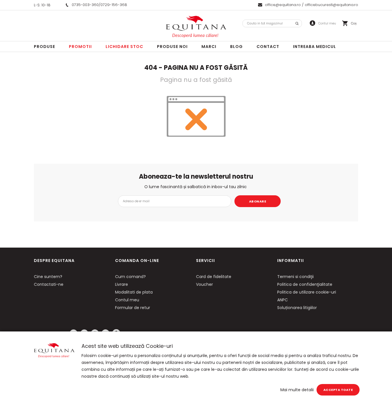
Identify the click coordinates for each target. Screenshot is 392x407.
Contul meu (127, 300)
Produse (44, 46)
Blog (236, 46)
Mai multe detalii (297, 390)
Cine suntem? (48, 276)
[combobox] (272, 23)
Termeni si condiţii (295, 276)
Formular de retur (132, 307)
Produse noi (172, 46)
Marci (208, 46)
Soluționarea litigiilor (297, 307)
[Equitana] (196, 27)
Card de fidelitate (213, 276)
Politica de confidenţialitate (304, 284)
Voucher (204, 284)
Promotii (80, 46)
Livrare (121, 284)
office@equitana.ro (283, 4)
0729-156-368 (113, 4)
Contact (268, 46)
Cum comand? (130, 276)
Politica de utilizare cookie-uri (306, 292)
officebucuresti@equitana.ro (331, 4)
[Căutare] (297, 23)
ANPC (282, 300)
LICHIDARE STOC (124, 46)
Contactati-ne (48, 284)
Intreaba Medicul (314, 46)
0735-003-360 (85, 4)
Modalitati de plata (134, 292)
